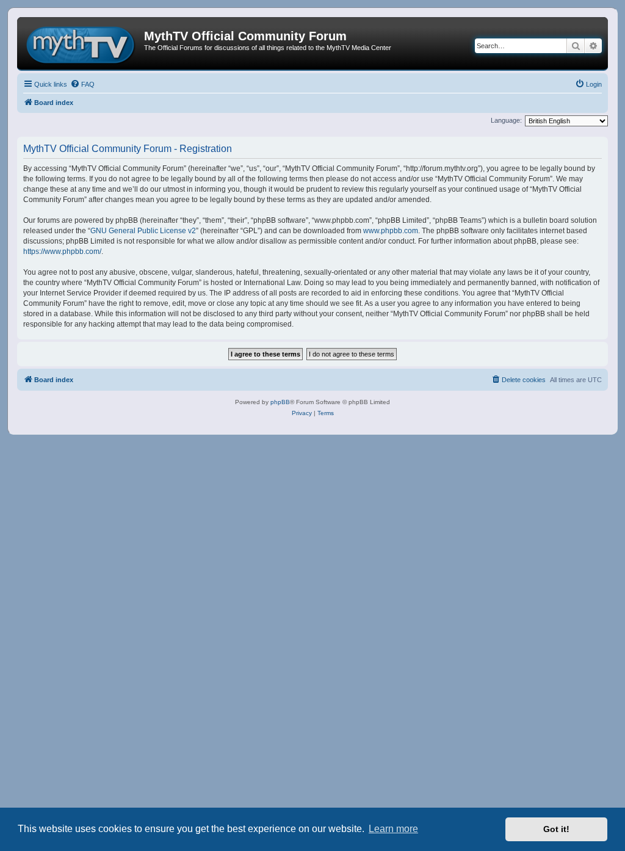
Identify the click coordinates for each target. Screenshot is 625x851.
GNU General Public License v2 (143, 230)
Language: (506, 120)
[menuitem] (82, 84)
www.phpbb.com (390, 230)
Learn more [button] (393, 829)
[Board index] (82, 43)
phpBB (280, 402)
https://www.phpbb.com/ (62, 251)
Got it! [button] (556, 829)
